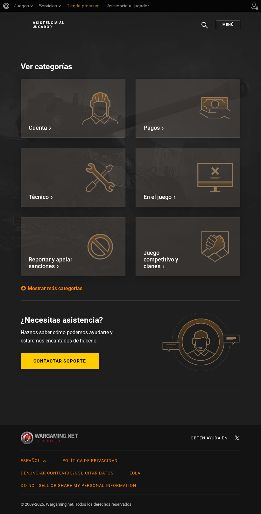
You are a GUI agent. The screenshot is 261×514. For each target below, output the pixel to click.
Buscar (204, 28)
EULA (135, 473)
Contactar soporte (59, 360)
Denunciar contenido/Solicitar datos (67, 473)
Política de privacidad (90, 460)
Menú (228, 25)
